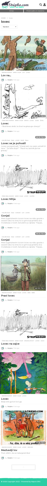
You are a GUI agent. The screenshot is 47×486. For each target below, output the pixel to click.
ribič (33, 292)
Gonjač (5, 215)
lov (23, 72)
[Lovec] (23, 101)
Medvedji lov (9, 450)
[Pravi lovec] (23, 273)
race (22, 140)
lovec (28, 72)
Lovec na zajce (10, 343)
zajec (37, 120)
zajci (42, 340)
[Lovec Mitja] (23, 176)
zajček (32, 196)
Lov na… (6, 75)
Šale (12, 140)
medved (30, 447)
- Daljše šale (5, 140)
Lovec (5, 123)
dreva (26, 120)
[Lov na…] (23, 53)
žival (42, 120)
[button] (40, 5)
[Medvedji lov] (23, 428)
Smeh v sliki (17, 72)
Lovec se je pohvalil (13, 143)
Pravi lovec (8, 295)
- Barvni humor (6, 72)
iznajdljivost (29, 340)
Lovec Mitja (8, 199)
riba (29, 292)
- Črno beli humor (7, 120)
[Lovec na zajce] (23, 321)
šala (26, 140)
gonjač (18, 212)
